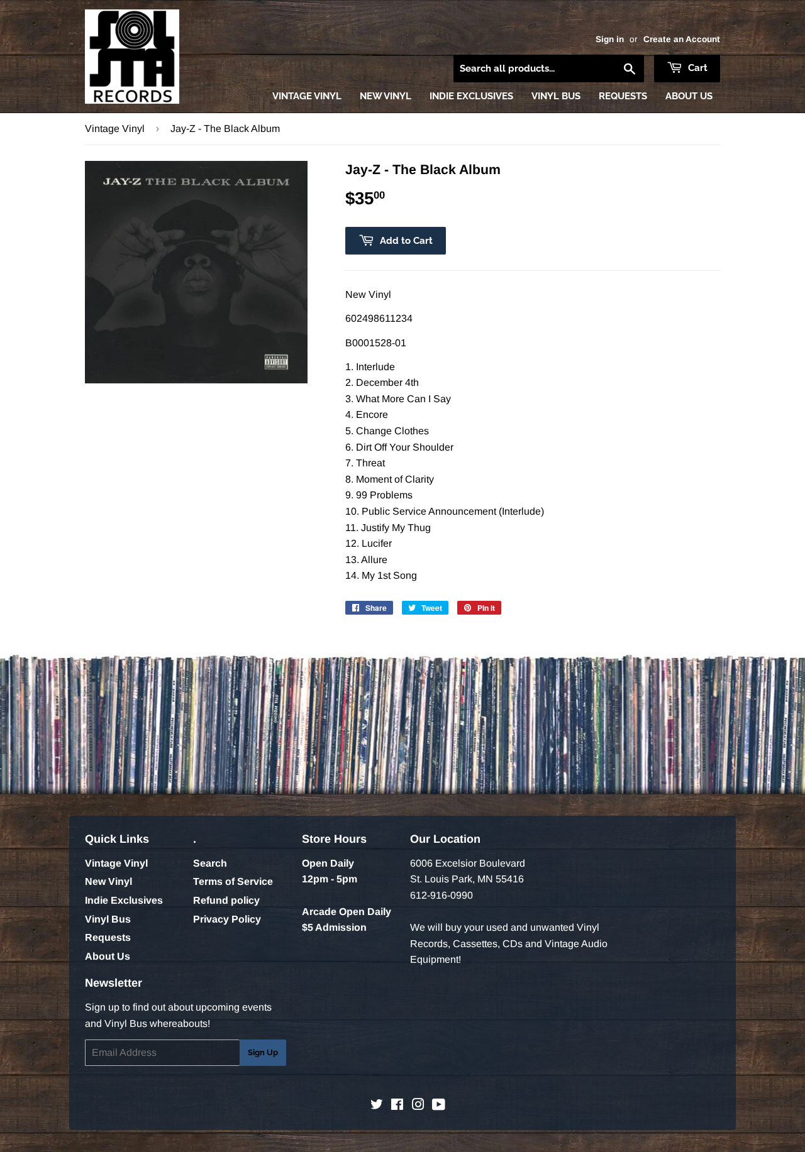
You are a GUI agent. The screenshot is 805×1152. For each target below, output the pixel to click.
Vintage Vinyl (306, 96)
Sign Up (263, 1052)
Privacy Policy (227, 919)
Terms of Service (233, 881)
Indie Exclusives (471, 96)
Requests (623, 96)
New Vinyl (385, 96)
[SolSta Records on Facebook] (397, 1105)
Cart (697, 68)
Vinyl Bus (555, 96)
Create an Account (681, 39)
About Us (689, 96)
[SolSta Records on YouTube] (438, 1105)
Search (210, 863)
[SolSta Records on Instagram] (418, 1105)
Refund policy (226, 900)
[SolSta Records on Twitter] (376, 1105)
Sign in (610, 39)
